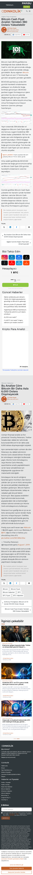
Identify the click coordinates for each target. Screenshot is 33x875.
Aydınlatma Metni (14, 814)
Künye (3, 768)
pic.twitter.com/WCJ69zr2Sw (13, 538)
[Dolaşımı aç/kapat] (30, 11)
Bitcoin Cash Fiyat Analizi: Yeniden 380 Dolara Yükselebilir (17, 610)
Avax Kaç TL (4, 799)
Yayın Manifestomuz (6, 770)
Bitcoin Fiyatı (15, 589)
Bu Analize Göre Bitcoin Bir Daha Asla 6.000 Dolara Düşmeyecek (17, 236)
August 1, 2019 (24, 545)
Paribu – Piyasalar (6, 782)
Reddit (26, 263)
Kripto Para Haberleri (6, 786)
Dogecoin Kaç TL (6, 797)
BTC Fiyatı (6, 595)
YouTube (12, 263)
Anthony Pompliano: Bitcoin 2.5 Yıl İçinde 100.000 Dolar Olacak (16, 603)
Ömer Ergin (12, 28)
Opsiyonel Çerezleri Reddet (16, 872)
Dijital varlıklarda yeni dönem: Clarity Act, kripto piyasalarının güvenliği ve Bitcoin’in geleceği (15, 299)
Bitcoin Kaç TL (5, 795)
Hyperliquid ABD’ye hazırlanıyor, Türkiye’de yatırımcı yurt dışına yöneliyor (15, 312)
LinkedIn (12, 258)
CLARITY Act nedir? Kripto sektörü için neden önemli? (13, 321)
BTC (19, 592)
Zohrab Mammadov (8, 658)
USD (18, 280)
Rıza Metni (11, 815)
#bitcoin (27, 528)
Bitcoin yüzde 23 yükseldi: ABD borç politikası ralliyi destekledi (15, 305)
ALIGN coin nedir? (10, 317)
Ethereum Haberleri (6, 791)
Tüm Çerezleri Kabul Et (16, 868)
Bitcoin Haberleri (7, 383)
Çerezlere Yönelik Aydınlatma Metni (11, 774)
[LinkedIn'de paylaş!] (10, 227)
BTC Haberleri (18, 595)
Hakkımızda (4, 765)
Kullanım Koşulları (6, 772)
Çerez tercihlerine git (16, 864)
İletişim (3, 776)
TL (15, 280)
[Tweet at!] (4, 227)
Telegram (19, 263)
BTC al (15, 285)
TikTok (26, 258)
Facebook (19, 258)
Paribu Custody (5, 784)
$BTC (3, 533)
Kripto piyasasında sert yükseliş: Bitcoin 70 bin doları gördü (15, 156)
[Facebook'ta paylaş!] (16, 227)
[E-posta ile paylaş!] (29, 227)
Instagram (4, 258)
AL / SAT (26, 6)
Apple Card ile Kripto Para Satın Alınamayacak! (18, 243)
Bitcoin (26, 73)
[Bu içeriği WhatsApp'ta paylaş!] (22, 227)
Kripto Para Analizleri (8, 17)
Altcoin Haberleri (5, 793)
